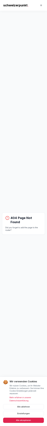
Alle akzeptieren (23, 420)
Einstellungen (23, 413)
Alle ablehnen (23, 407)
